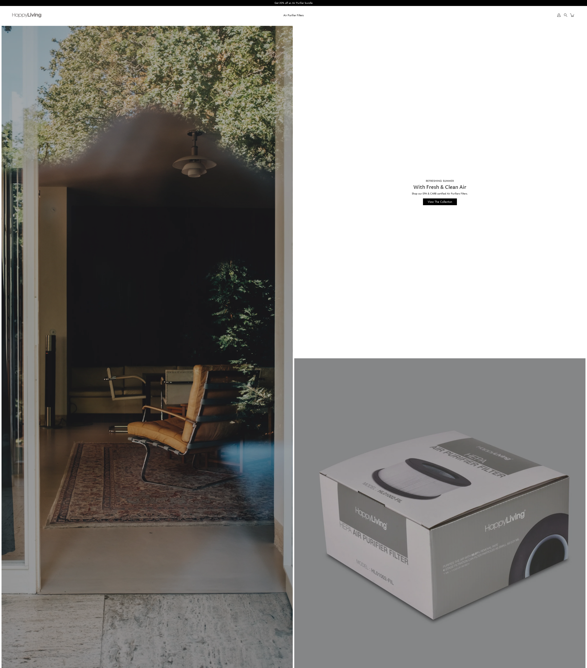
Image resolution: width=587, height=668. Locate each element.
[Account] (558, 15)
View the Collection (440, 202)
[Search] (565, 15)
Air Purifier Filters (293, 15)
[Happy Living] (26, 15)
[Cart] (572, 15)
